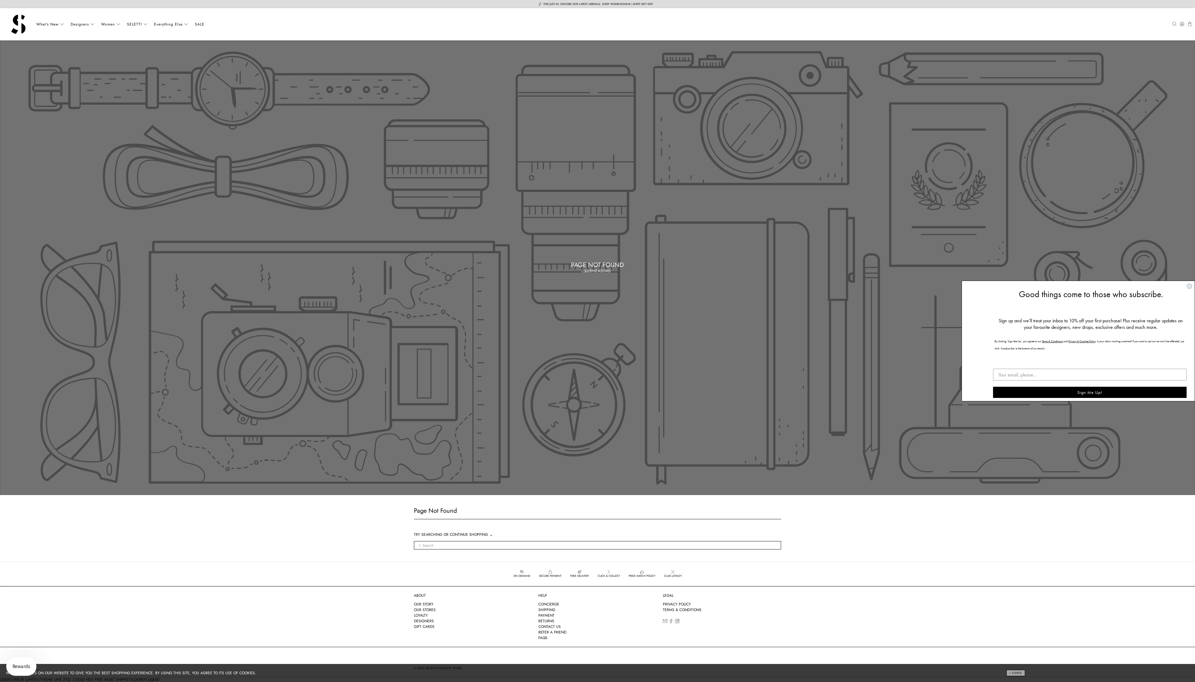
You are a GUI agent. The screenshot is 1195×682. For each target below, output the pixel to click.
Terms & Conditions (682, 610)
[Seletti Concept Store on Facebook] (671, 622)
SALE (199, 24)
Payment (546, 615)
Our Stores (425, 610)
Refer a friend (552, 632)
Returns (546, 621)
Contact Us (549, 626)
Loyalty (421, 615)
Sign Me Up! (1089, 392)
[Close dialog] (1189, 286)
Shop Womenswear (616, 4)
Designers (80, 24)
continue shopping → (471, 534)
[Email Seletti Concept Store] (665, 622)
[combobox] (597, 545)
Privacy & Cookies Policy (1082, 341)
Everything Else (168, 24)
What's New (47, 24)
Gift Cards (424, 626)
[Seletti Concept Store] (18, 24)
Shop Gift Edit (643, 4)
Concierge (548, 604)
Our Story (423, 604)
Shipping (546, 610)
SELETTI (134, 24)
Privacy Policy (677, 604)
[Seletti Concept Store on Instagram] (677, 622)
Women (108, 24)
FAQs (542, 638)
